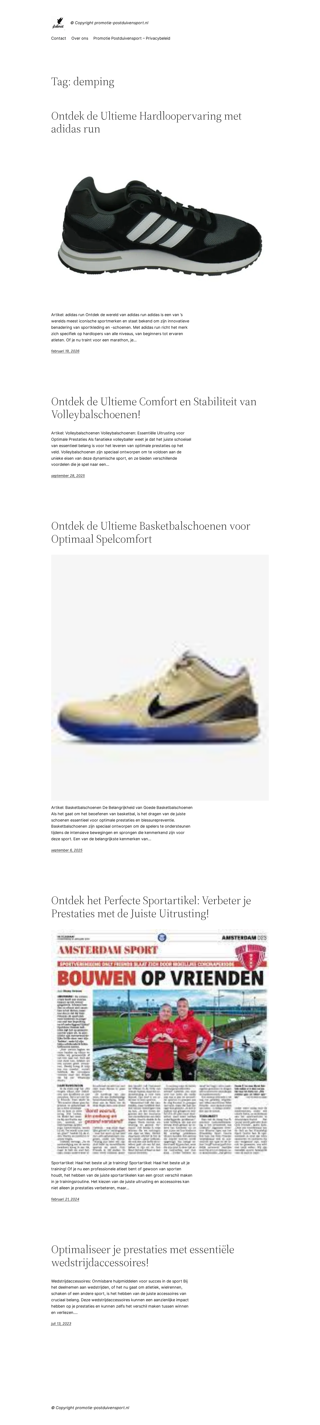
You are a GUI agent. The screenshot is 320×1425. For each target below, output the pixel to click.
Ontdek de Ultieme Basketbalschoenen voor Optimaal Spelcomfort (150, 532)
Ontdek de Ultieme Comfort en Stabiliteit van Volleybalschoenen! (154, 408)
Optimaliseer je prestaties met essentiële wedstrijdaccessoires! (142, 1256)
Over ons (79, 38)
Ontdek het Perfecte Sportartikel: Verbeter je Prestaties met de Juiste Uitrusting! (151, 907)
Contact (58, 38)
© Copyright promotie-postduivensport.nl (109, 22)
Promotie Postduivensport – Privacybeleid (131, 38)
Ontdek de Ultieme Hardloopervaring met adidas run (146, 122)
